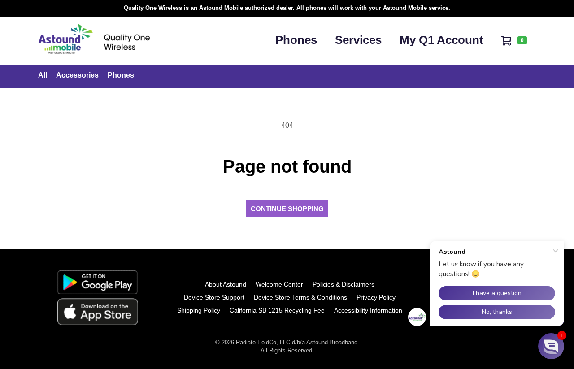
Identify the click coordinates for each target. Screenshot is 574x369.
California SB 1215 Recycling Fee (277, 310)
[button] (551, 346)
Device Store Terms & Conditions (300, 297)
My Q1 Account (441, 40)
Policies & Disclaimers (343, 284)
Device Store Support (214, 297)
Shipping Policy (198, 310)
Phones (296, 40)
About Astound (225, 284)
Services (358, 40)
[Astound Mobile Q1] (94, 51)
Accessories (77, 75)
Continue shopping (287, 209)
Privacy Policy (376, 297)
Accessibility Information (368, 310)
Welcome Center (279, 284)
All (42, 75)
